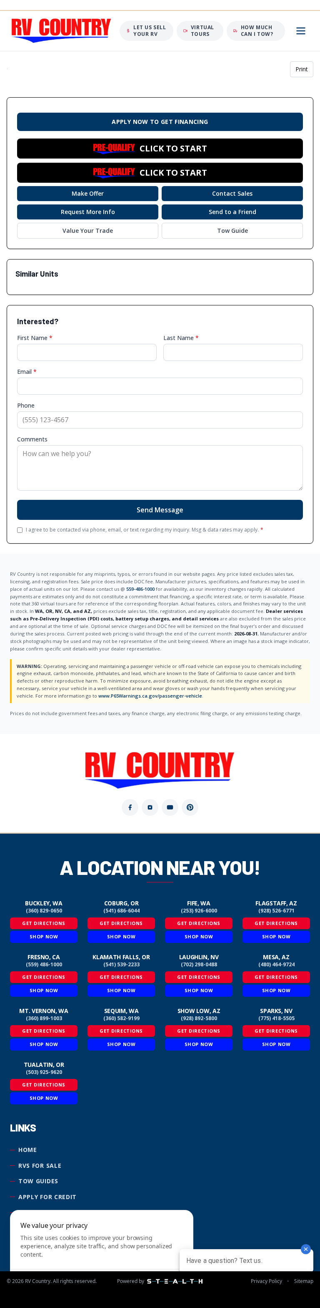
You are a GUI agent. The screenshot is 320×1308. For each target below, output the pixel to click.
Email (27, 372)
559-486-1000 (140, 589)
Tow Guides (38, 1181)
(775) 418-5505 (276, 1018)
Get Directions (43, 923)
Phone (26, 405)
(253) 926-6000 (199, 910)
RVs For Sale (39, 1165)
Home (27, 1150)
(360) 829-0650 (44, 910)
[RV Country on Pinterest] (190, 807)
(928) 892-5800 (199, 1018)
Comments (32, 439)
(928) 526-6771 (276, 910)
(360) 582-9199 (121, 1018)
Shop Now (44, 936)
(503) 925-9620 (44, 1072)
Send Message (160, 509)
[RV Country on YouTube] (170, 807)
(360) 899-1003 (44, 1018)
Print (301, 69)
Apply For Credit (47, 1197)
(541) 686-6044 (121, 910)
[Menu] (301, 31)
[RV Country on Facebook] (130, 807)
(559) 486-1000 (44, 964)
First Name (34, 338)
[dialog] (101, 1254)
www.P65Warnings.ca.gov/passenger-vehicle (150, 696)
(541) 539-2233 (121, 964)
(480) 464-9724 (276, 964)
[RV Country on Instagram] (150, 807)
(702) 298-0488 (199, 964)
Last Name (181, 338)
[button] (160, 149)
